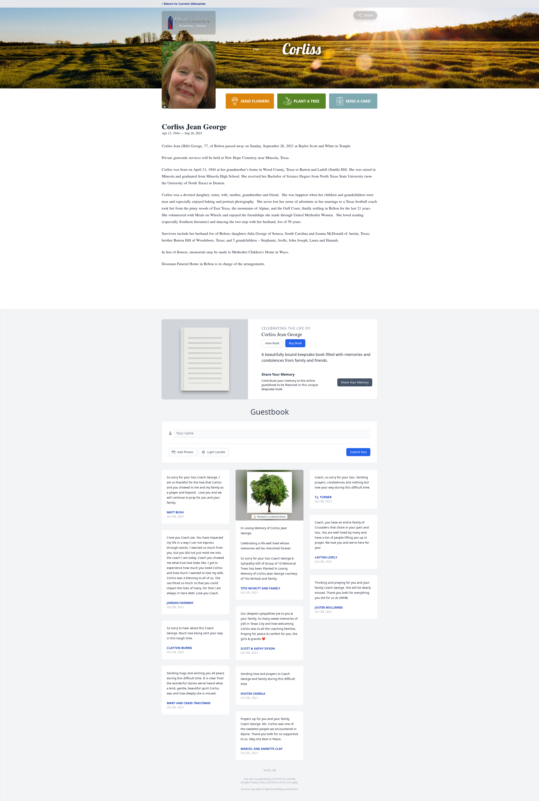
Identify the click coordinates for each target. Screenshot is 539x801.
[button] (269, 495)
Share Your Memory (355, 382)
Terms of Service (281, 782)
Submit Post (358, 452)
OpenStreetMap (274, 789)
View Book (272, 343)
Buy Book (295, 343)
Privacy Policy (257, 782)
